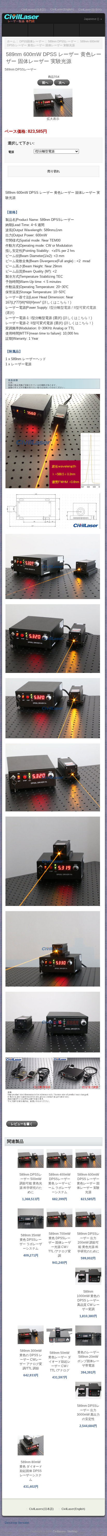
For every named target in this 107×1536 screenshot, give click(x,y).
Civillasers (59, 1531)
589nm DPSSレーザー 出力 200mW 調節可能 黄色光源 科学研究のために (88, 1242)
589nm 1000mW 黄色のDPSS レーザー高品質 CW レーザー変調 (88, 1300)
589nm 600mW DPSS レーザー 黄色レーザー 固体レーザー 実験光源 (88, 1183)
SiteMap (72, 1531)
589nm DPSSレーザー (62, 41)
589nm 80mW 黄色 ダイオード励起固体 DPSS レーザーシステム (30, 1470)
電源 (11, 151)
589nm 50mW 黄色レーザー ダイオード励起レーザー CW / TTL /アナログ (59, 1361)
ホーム (11, 41)
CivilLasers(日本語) (33, 9)
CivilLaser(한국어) (90, 9)
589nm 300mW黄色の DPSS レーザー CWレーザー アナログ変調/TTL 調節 (30, 1359)
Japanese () (91, 18)
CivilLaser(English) (62, 9)
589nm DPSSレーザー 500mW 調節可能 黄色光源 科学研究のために (30, 1183)
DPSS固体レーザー (31, 41)
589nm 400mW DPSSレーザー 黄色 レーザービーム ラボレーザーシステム (59, 1183)
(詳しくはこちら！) (56, 302)
